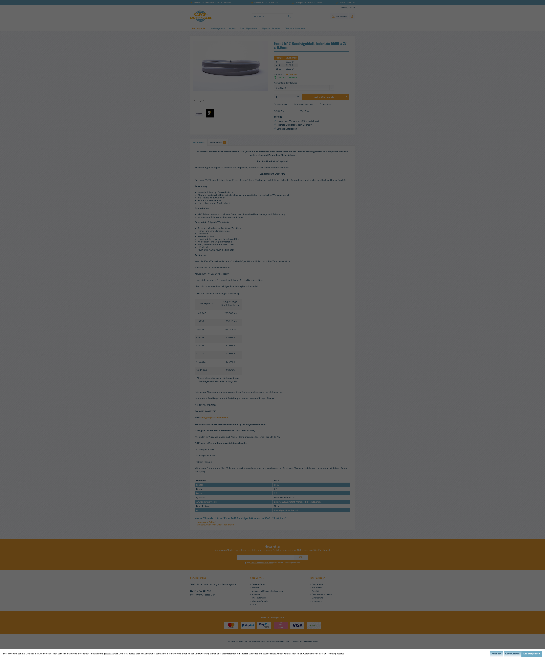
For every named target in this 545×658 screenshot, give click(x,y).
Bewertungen (217, 142)
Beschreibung (198, 142)
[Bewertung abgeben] (311, 54)
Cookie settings (318, 584)
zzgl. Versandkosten (289, 74)
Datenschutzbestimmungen (262, 563)
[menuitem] (347, 7)
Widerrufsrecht (259, 597)
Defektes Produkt (259, 584)
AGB (254, 604)
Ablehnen (496, 653)
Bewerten (326, 104)
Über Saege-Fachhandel (322, 594)
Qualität (315, 591)
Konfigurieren (512, 653)
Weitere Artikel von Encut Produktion (215, 524)
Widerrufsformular (260, 601)
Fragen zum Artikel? (305, 104)
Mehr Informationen (355, 653)
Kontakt (255, 587)
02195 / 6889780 (200, 591)
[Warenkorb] (352, 16)
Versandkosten (266, 641)
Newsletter (317, 587)
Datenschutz (317, 597)
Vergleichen (281, 104)
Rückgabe (256, 594)
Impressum (317, 601)
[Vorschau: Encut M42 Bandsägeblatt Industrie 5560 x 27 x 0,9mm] (199, 113)
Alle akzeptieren (531, 653)
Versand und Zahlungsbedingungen (267, 591)
